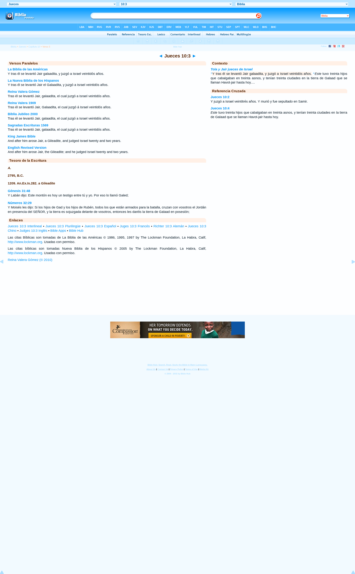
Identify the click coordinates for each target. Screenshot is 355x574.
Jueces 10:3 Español (100, 226)
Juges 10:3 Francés (135, 226)
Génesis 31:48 (19, 191)
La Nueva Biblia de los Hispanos (33, 80)
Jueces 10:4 (220, 108)
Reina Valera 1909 (22, 103)
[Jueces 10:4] (350, 270)
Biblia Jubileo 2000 (23, 114)
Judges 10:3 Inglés (33, 230)
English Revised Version (27, 148)
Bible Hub (76, 230)
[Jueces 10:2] (4, 270)
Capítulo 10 (34, 46)
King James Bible (22, 136)
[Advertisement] (177, 292)
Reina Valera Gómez (24, 92)
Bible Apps (58, 230)
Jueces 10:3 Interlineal (25, 226)
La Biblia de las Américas (28, 69)
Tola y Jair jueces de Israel (232, 69)
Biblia (13, 46)
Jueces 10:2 (220, 97)
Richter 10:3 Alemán (168, 226)
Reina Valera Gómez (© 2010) (30, 260)
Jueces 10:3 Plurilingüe (63, 226)
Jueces (22, 46)
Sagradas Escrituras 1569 (28, 125)
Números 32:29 (20, 203)
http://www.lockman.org (25, 242)
